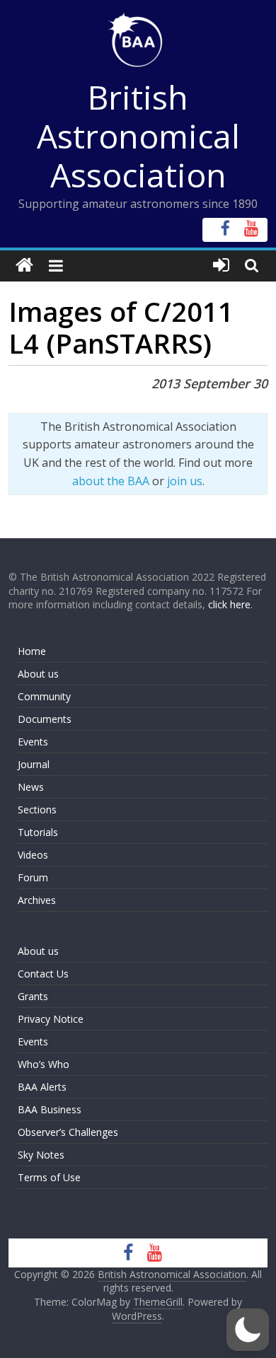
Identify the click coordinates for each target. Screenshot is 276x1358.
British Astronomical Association (138, 136)
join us (184, 481)
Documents (44, 719)
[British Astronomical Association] (24, 265)
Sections (37, 809)
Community (44, 696)
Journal (34, 764)
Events (33, 741)
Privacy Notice (51, 1019)
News (31, 787)
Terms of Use (49, 1177)
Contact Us (43, 973)
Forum (33, 877)
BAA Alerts (42, 1086)
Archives (37, 900)
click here (229, 604)
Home (32, 651)
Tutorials (38, 832)
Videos (33, 854)
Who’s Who (43, 1064)
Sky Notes (41, 1154)
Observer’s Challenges (68, 1132)
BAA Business (49, 1109)
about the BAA (110, 481)
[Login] (221, 265)
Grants (33, 996)
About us (38, 673)
